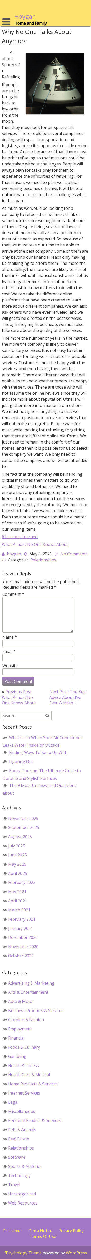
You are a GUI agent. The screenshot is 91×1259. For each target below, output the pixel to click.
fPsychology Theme (23, 1253)
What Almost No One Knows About (35, 544)
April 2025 (17, 873)
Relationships (43, 560)
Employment (20, 1029)
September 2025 (23, 827)
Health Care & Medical (29, 1074)
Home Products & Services (33, 1084)
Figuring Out (21, 761)
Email (9, 651)
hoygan (14, 554)
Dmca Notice (40, 1231)
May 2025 (17, 864)
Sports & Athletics (25, 1166)
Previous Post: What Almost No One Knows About (19, 697)
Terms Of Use (43, 1236)
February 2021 (21, 919)
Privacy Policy (71, 1231)
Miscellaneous (21, 1111)
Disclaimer (12, 1231)
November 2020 (23, 946)
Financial (16, 1038)
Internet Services (24, 1093)
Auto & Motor (21, 1001)
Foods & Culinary (24, 1047)
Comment (13, 594)
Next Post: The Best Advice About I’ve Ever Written (68, 697)
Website (10, 665)
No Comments (74, 554)
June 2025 (17, 855)
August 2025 (20, 836)
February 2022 (21, 882)
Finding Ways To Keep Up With (38, 752)
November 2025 (23, 818)
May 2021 (17, 891)
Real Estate (18, 1139)
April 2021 (17, 901)
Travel (14, 1184)
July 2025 (16, 846)
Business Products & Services (35, 1010)
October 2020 (21, 956)
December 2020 (23, 937)
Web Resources (22, 1203)
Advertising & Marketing (31, 983)
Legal (13, 1102)
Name (9, 637)
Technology (19, 1175)
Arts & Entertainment (28, 992)
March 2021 (19, 910)
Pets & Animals (22, 1129)
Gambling (17, 1056)
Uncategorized (22, 1194)
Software (16, 1157)
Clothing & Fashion (26, 1019)
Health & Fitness (23, 1065)
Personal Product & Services (34, 1120)
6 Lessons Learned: (20, 536)
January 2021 (20, 928)
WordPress (76, 1253)
